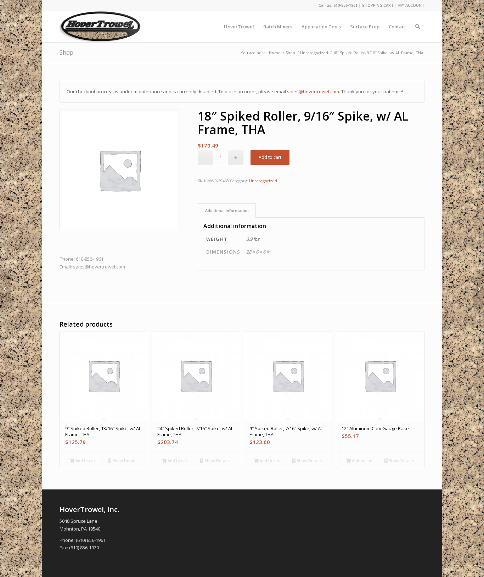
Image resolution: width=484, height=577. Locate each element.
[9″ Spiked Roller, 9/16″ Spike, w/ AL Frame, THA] (5, 288)
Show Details (124, 460)
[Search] (417, 26)
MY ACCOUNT (411, 5)
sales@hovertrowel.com (313, 91)
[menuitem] (239, 26)
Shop (66, 52)
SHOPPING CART (378, 5)
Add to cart (270, 157)
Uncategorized (263, 180)
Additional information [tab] (227, 210)
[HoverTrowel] (101, 26)
